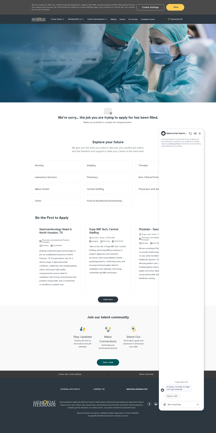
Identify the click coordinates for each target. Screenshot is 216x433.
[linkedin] (156, 404)
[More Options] (164, 404)
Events (122, 19)
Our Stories (133, 19)
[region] (181, 269)
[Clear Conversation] (190, 133)
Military (114, 19)
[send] (198, 404)
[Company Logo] (39, 19)
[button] (150, 7)
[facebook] (149, 404)
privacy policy (174, 144)
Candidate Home (148, 19)
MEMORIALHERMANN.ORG (137, 389)
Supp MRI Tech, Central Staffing (103, 231)
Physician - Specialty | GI (154, 229)
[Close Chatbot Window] (199, 133)
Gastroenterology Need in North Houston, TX (55, 231)
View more (108, 299)
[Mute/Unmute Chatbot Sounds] (195, 133)
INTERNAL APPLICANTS (70, 389)
